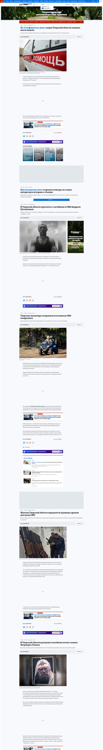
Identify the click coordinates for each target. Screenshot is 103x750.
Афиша (74, 21)
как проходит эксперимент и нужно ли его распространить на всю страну (47, 125)
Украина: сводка (43, 21)
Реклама (74, 4)
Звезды (46, 1)
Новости (26, 21)
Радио (68, 4)
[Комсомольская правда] (25, 4)
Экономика (36, 1)
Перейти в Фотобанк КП (35, 73)
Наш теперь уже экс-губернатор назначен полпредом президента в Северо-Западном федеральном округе (46, 465)
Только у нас (31, 21)
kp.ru (61, 132)
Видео (11, 1)
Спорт (68, 1)
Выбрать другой (47, 8)
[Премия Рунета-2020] (36, 4)
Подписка (80, 4)
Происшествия (81, 1)
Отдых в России (54, 21)
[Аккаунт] (101, 1)
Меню (2, 1)
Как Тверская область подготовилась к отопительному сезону (45, 480)
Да (42, 8)
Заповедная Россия (62, 21)
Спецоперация (17, 1)
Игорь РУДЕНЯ (27, 447)
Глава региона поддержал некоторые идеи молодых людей (44, 474)
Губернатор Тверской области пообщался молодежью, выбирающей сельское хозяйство (47, 472)
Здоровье (51, 1)
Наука (64, 1)
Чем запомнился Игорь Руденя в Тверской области (47, 463)
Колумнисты (74, 1)
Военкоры (37, 21)
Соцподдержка (58, 1)
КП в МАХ (48, 21)
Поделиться (79, 36)
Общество (30, 1)
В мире (41, 1)
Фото (7, 1)
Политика (24, 1)
